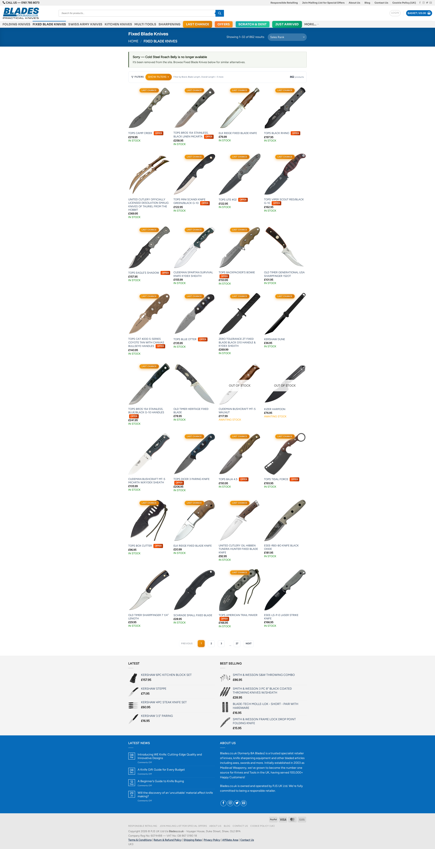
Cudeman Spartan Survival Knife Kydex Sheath (193, 274)
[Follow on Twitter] (427, 3)
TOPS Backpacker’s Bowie (237, 274)
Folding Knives (16, 24)
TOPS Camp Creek (145, 133)
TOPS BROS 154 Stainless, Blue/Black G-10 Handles (146, 412)
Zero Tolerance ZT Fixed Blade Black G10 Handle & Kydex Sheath (237, 342)
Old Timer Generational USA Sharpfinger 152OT (284, 274)
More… (310, 24)
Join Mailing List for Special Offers (323, 2)
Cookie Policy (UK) (404, 2)
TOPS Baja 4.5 (233, 479)
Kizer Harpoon (274, 409)
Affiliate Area (230, 840)
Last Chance (197, 24)
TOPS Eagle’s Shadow (148, 272)
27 (237, 643)
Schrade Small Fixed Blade (192, 615)
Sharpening (170, 24)
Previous (187, 643)
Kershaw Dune (274, 339)
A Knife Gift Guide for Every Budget (161, 769)
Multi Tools (145, 24)
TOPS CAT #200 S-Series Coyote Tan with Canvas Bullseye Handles (146, 342)
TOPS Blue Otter (189, 339)
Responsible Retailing (284, 2)
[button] (395, 13)
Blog (367, 2)
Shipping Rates (193, 840)
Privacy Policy (212, 840)
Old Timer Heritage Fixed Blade (190, 410)
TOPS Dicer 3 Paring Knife (191, 480)
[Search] (219, 13)
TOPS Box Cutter (145, 545)
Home (133, 41)
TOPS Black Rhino (281, 133)
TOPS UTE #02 (232, 199)
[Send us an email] (431, 3)
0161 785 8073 (30, 2)
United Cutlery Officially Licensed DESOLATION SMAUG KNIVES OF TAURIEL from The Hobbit (148, 205)
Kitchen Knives (118, 24)
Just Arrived (287, 24)
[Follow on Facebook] (420, 3)
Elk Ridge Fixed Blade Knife (238, 133)
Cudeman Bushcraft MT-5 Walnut (237, 410)
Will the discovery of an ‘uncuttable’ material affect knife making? (175, 794)
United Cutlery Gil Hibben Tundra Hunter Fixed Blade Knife (238, 549)
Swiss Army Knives (85, 24)
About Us (354, 2)
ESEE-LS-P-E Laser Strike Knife (281, 616)
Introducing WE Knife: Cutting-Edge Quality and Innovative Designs (170, 756)
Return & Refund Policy (167, 840)
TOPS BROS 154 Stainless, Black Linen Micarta (192, 134)
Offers (224, 24)
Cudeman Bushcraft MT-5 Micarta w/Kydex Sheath (146, 480)
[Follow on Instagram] (423, 3)
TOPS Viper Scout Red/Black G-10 (284, 201)
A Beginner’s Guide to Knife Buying (161, 781)
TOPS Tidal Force (281, 479)
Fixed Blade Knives (49, 24)
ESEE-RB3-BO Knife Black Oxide (281, 547)
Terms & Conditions (140, 840)
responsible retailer (262, 790)
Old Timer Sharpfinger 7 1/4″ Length (148, 616)
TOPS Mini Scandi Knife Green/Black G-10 (190, 201)
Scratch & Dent (252, 24)
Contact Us (381, 2)
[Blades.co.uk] (28, 13)
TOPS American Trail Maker (238, 616)
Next (249, 643)
